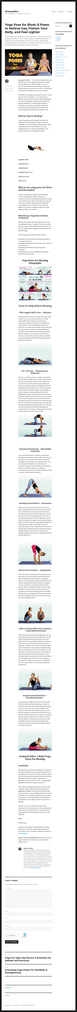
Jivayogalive (11, 11)
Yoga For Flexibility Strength (63, 70)
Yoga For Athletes (60, 67)
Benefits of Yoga (60, 54)
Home (53, 11)
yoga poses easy (60, 75)
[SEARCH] (70, 26)
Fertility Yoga (59, 57)
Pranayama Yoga (60, 62)
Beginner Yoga (59, 51)
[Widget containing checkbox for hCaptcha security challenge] (16, 935)
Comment (8, 888)
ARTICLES (61, 11)
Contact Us (7, 995)
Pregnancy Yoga (60, 65)
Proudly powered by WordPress (27, 1005)
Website (7, 925)
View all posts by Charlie (35, 867)
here (44, 837)
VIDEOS (69, 11)
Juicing (65, 57)
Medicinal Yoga (8, 90)
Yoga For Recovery (60, 72)
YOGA (11, 88)
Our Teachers (8, 987)
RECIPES (58, 39)
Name (7, 911)
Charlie (6, 84)
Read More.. (24, 833)
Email (7, 918)
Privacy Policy (15, 1005)
